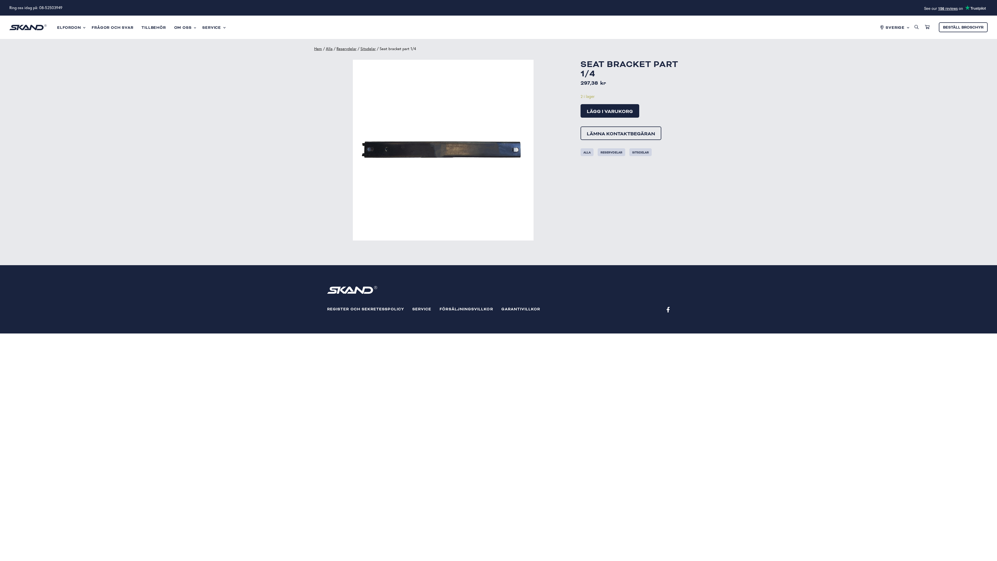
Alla (329, 48)
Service (421, 309)
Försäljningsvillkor (466, 309)
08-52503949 (50, 7)
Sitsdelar (368, 48)
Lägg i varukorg (610, 111)
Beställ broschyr (963, 27)
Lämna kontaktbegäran (621, 134)
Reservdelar (346, 48)
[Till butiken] (927, 27)
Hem (318, 48)
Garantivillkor (520, 309)
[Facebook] (668, 309)
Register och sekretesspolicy (365, 309)
